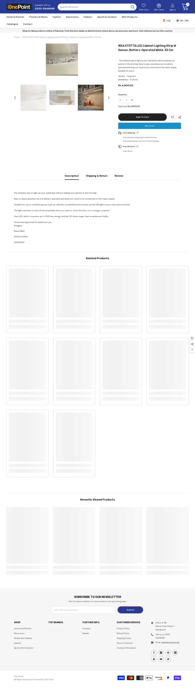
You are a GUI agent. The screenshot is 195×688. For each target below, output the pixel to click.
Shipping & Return (96, 175)
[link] (159, 7)
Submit (130, 609)
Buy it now (149, 126)
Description (72, 175)
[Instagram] (161, 652)
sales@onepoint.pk (170, 642)
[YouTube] (161, 659)
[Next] (109, 98)
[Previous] (15, 98)
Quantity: (122, 94)
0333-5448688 (45, 8)
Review (119, 175)
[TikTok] (175, 652)
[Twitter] (168, 659)
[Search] (97, 7)
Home (17, 37)
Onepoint (131, 76)
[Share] (178, 117)
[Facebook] (154, 652)
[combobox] (93, 7)
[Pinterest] (168, 652)
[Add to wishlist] (172, 117)
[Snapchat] (154, 659)
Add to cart (142, 117)
